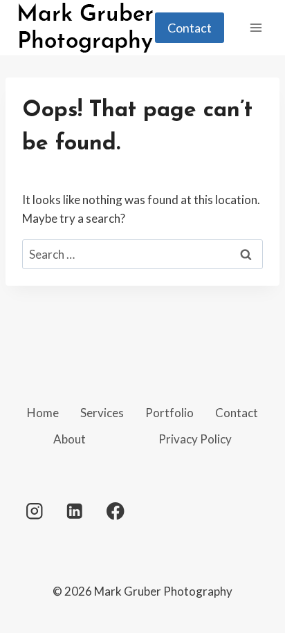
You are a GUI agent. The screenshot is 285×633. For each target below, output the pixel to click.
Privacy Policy (195, 439)
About (69, 439)
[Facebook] (115, 511)
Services (102, 412)
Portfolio (169, 412)
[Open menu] (255, 27)
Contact (189, 27)
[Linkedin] (75, 511)
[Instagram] (34, 511)
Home (43, 412)
